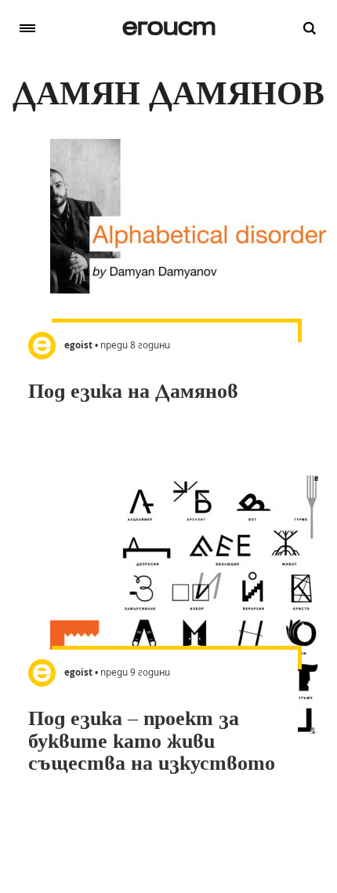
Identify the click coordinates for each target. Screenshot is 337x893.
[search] (309, 28)
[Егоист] (169, 28)
